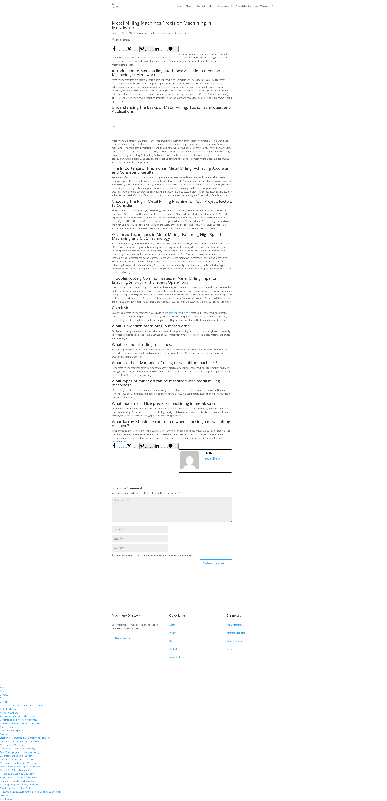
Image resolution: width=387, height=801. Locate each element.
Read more (123, 638)
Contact (200, 6)
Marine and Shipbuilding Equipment (17, 759)
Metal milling (161, 87)
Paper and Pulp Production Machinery (18, 777)
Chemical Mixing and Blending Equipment (20, 723)
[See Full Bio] (221, 458)
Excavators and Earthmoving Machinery (19, 741)
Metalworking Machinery (12, 745)
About (189, 6)
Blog (211, 6)
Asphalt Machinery (9, 712)
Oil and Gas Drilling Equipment (14, 770)
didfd (117, 33)
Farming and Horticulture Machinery (17, 748)
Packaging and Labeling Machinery (17, 773)
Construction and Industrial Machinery (154, 33)
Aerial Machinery (235, 624)
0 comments (181, 33)
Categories (223, 6)
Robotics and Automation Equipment (18, 788)
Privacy (172, 632)
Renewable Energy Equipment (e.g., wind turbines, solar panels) (31, 791)
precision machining (178, 312)
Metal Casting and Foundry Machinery (18, 763)
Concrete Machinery (236, 640)
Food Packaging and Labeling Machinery (19, 752)
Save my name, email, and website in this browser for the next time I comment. (154, 555)
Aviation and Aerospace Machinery (17, 716)
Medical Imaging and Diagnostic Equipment (21, 766)
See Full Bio (212, 458)
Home (179, 6)
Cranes (230, 648)
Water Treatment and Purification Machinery (22, 705)
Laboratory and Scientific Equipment (17, 755)
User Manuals (262, 6)
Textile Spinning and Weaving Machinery (19, 784)
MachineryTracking (236, 632)
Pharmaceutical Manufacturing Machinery (20, 781)
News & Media (243, 6)
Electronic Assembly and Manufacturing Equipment (25, 737)
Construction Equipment (12, 730)
